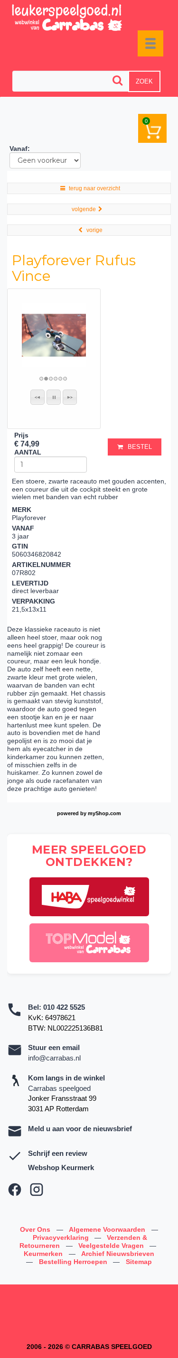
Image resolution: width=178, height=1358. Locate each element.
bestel (140, 446)
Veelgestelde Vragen (112, 1245)
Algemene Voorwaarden (108, 1229)
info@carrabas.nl (54, 1058)
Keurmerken (44, 1253)
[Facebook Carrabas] (14, 1189)
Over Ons (36, 1229)
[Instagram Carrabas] (36, 1189)
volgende (84, 209)
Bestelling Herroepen (74, 1261)
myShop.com (104, 813)
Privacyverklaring (62, 1237)
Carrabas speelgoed (59, 1088)
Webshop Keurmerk (61, 1167)
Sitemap (139, 1261)
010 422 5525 (64, 1007)
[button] (37, 397)
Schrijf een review (57, 1153)
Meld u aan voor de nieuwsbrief (80, 1129)
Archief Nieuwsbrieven (117, 1253)
